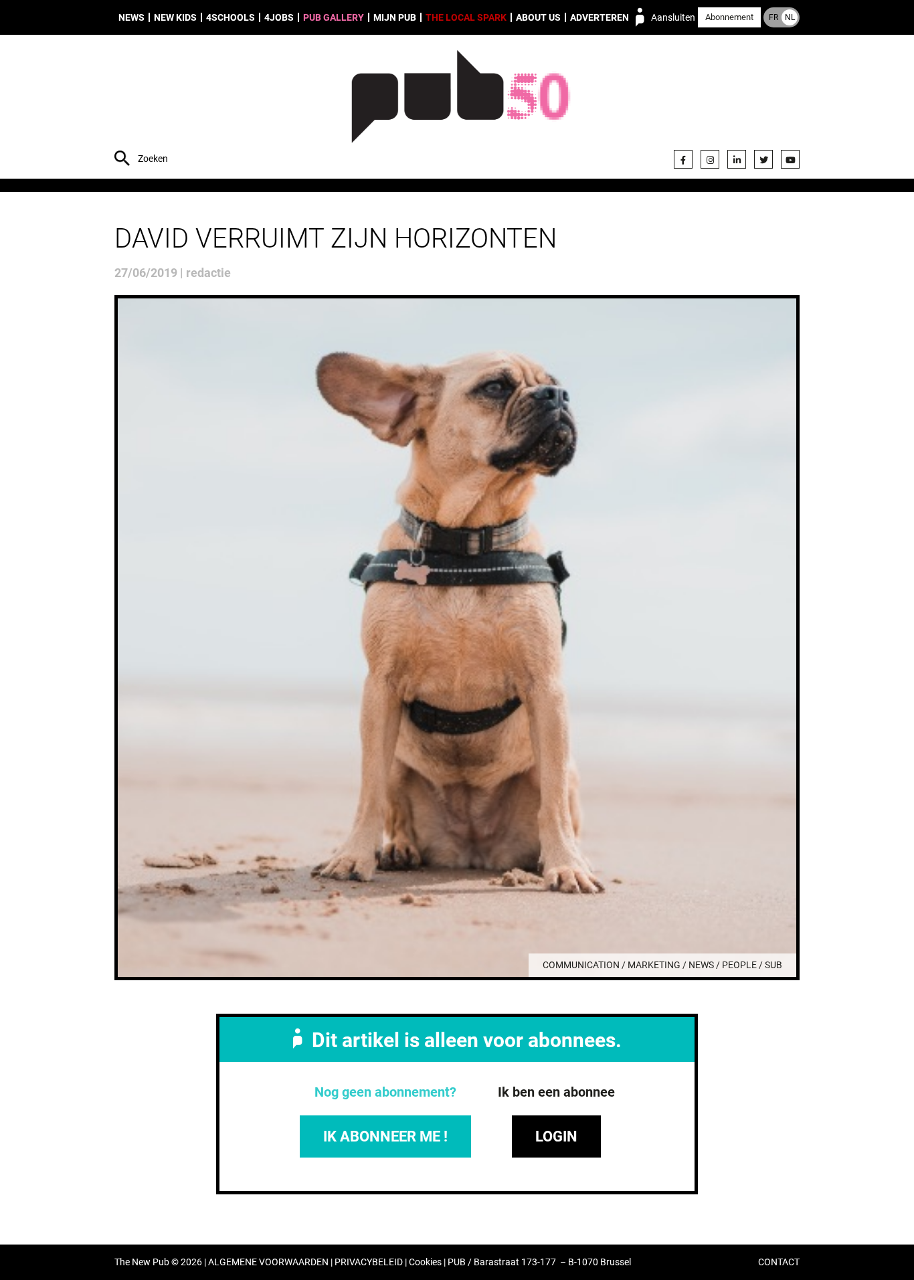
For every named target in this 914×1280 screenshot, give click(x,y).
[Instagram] (710, 159)
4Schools (230, 17)
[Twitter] (763, 159)
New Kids (175, 17)
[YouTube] (790, 159)
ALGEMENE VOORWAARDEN (268, 1262)
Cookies (425, 1262)
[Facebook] (683, 159)
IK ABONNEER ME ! (385, 1136)
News (131, 17)
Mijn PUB (394, 17)
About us (538, 17)
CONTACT (779, 1262)
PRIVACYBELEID (369, 1262)
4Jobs (279, 17)
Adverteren (599, 17)
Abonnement (729, 17)
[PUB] (460, 108)
